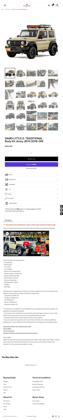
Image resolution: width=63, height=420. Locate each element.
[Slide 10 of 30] (53, 84)
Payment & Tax (7, 387)
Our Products (6, 403)
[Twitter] (59, 416)
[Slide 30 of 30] (53, 127)
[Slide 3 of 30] (31, 73)
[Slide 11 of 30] (10, 94)
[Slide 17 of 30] (21, 105)
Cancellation (11, 198)
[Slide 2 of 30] (21, 73)
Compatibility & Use (37, 381)
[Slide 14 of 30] (42, 94)
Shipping (5, 381)
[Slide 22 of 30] (21, 116)
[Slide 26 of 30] (10, 127)
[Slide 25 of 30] (53, 116)
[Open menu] (5, 5)
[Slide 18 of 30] (31, 105)
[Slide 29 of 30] (42, 127)
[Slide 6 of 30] (10, 84)
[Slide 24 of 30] (42, 116)
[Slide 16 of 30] (10, 105)
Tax (10, 189)
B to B (4, 406)
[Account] (49, 5)
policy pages (31, 209)
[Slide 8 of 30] (31, 84)
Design (9, 194)
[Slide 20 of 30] (53, 105)
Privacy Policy (36, 390)
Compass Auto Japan (12, 416)
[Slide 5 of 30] (53, 73)
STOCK (10, 174)
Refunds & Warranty (37, 384)
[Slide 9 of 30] (42, 84)
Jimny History (36, 401)
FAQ (4, 392)
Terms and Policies (31, 416)
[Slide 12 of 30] (21, 94)
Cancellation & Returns (38, 387)
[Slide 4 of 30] (42, 73)
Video (4, 409)
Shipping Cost (12, 179)
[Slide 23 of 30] (31, 116)
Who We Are (6, 401)
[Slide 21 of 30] (10, 116)
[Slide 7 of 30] (21, 84)
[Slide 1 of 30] (10, 73)
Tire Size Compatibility (38, 403)
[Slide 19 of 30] (42, 105)
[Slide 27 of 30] (21, 127)
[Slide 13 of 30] (31, 94)
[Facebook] (53, 416)
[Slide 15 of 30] (53, 94)
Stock (4, 384)
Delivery (5, 390)
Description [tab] (8, 220)
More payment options (31, 168)
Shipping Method (13, 203)
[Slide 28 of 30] (31, 127)
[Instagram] (56, 416)
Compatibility (12, 184)
